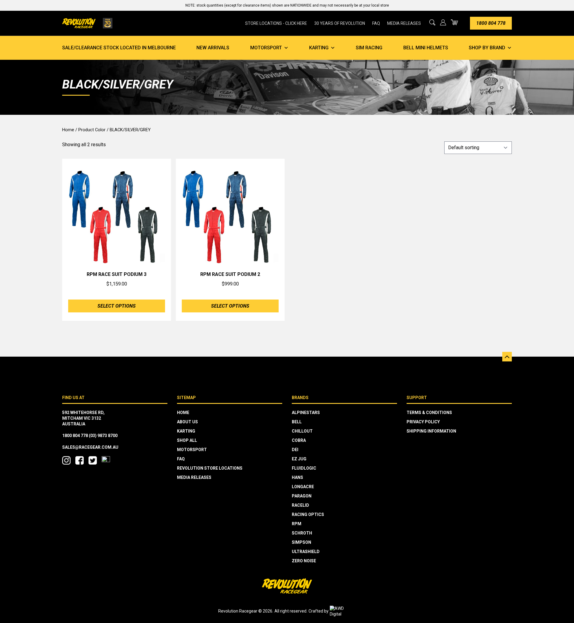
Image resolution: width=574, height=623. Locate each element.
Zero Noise (304, 560)
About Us (187, 421)
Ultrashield (306, 551)
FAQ (376, 23)
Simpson (301, 542)
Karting (319, 48)
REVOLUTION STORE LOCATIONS (209, 468)
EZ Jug (299, 458)
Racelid (300, 505)
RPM (296, 523)
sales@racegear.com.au (90, 447)
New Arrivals (212, 48)
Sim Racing (369, 48)
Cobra (299, 440)
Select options (116, 306)
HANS (297, 477)
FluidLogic (304, 468)
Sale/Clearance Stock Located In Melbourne (119, 48)
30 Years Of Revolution (339, 23)
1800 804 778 (491, 23)
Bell (297, 421)
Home (68, 129)
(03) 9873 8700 (103, 435)
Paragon (302, 496)
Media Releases (404, 23)
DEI (295, 449)
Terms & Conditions (429, 412)
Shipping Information (431, 431)
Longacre (303, 486)
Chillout (302, 431)
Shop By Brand (487, 48)
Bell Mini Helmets (425, 48)
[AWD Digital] (343, 611)
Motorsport (266, 48)
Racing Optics (308, 514)
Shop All (187, 440)
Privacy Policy (423, 421)
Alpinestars (306, 412)
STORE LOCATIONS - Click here (276, 23)
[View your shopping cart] (454, 22)
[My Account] (443, 22)
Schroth (302, 533)
